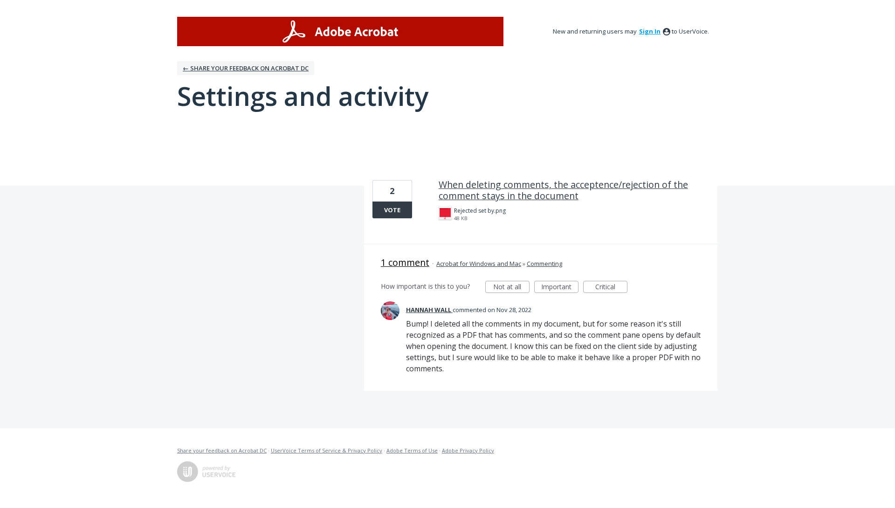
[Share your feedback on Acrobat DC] (340, 31)
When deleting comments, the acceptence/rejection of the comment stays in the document (563, 190)
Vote (392, 210)
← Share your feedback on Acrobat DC (246, 68)
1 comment (405, 262)
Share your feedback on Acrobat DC (222, 450)
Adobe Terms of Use (412, 450)
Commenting (544, 263)
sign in (650, 31)
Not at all (511, 287)
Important (559, 287)
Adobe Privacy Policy (468, 450)
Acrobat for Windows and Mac (478, 263)
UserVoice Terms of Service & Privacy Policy (326, 450)
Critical (611, 287)
